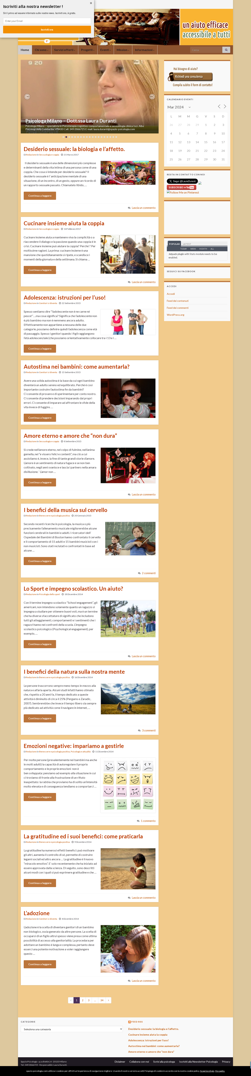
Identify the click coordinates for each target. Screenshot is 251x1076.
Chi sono (41, 49)
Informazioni (144, 49)
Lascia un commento (144, 207)
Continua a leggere (39, 195)
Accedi (171, 293)
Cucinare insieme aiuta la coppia (64, 223)
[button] (27, 96)
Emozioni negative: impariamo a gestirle (74, 745)
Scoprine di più (207, 1071)
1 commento (148, 820)
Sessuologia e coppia (49, 154)
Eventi (105, 49)
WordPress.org (175, 314)
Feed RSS (137, 1021)
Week (193, 249)
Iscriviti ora (47, 29)
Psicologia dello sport (49, 594)
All (212, 249)
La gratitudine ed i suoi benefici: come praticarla (83, 836)
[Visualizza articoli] (90, 96)
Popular (174, 244)
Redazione (31, 154)
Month (203, 249)
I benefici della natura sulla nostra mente (74, 671)
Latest (187, 244)
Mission (122, 49)
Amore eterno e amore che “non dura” (70, 435)
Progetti (87, 49)
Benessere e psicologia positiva (54, 515)
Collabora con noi (139, 1061)
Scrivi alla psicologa (164, 1061)
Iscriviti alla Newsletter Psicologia (198, 1061)
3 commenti (149, 730)
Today (183, 249)
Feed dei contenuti (178, 300)
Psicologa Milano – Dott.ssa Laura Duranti (70, 121)
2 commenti (149, 573)
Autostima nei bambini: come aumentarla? (77, 366)
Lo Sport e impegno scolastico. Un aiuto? (73, 588)
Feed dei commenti (178, 307)
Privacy (226, 1061)
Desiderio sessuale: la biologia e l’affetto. (74, 149)
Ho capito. (220, 1071)
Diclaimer (120, 1061)
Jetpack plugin (176, 254)
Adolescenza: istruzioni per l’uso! (65, 297)
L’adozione (37, 913)
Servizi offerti (64, 49)
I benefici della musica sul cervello (65, 509)
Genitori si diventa (48, 303)
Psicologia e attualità (81, 751)
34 (102, 1000)
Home (25, 49)
